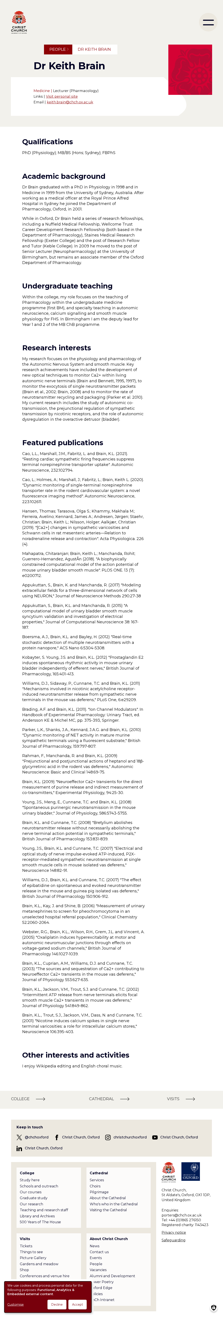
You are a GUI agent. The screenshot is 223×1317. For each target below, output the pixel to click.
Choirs (95, 1186)
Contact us (99, 1252)
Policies (96, 1294)
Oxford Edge (101, 1288)
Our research (31, 1204)
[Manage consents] (214, 1308)
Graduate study (33, 1198)
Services (97, 1180)
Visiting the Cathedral (108, 1210)
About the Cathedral (108, 1198)
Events (96, 1258)
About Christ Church (109, 1239)
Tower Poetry (102, 1282)
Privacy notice (174, 1232)
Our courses (30, 1192)
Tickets (26, 1246)
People (57, 49)
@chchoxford (37, 1137)
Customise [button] (15, 1305)
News (94, 1246)
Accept (77, 1305)
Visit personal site (62, 96)
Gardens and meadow (39, 1264)
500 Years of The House (40, 1222)
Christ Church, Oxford (81, 1137)
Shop (24, 1270)
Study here (30, 1180)
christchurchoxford (130, 1137)
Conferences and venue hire (44, 1276)
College (27, 1173)
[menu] (208, 22)
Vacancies (98, 1270)
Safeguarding (174, 1240)
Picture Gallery (33, 1258)
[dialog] (47, 1297)
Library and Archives (37, 1216)
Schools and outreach (39, 1186)
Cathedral (99, 1173)
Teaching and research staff (44, 1210)
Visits (25, 1239)
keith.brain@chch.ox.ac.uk (70, 102)
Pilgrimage (99, 1192)
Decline (57, 1305)
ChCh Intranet (102, 1300)
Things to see (31, 1252)
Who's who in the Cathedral (114, 1204)
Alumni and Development (112, 1276)
